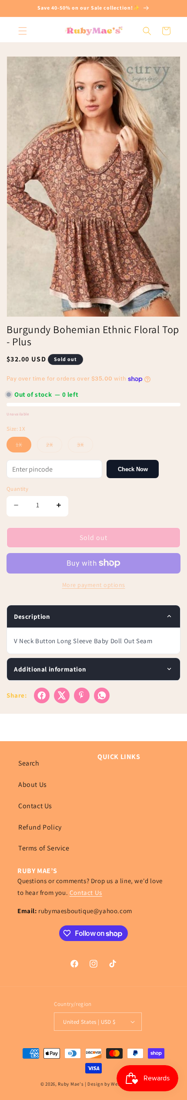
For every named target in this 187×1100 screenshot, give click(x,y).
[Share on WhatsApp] (102, 695)
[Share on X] (62, 695)
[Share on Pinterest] (82, 695)
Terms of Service (44, 848)
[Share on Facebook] (42, 695)
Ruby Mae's (70, 1084)
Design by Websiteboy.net (117, 1084)
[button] (22, 30)
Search (29, 763)
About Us (32, 784)
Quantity (17, 489)
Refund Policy (40, 827)
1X (23, 446)
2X (54, 446)
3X (85, 446)
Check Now (133, 469)
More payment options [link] (93, 585)
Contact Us (35, 805)
